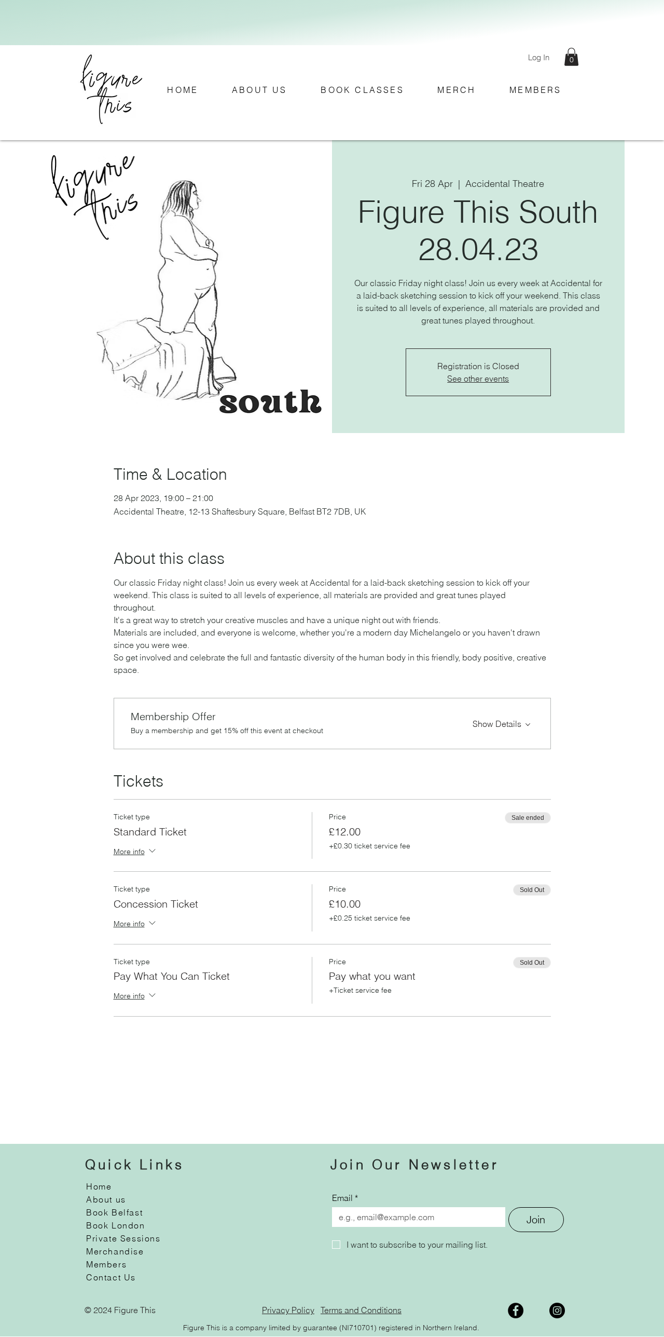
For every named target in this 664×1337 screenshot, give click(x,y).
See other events (478, 378)
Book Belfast (114, 1212)
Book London (115, 1225)
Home (99, 1186)
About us (106, 1199)
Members (106, 1264)
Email (345, 1198)
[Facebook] (515, 1310)
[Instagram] (557, 1310)
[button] (571, 57)
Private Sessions (123, 1238)
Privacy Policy (288, 1310)
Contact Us (111, 1277)
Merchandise (115, 1251)
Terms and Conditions (361, 1310)
